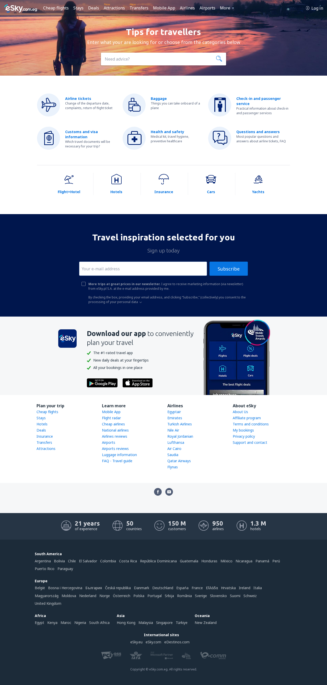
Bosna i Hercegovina (65, 587)
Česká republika (118, 587)
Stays (78, 8)
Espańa (182, 587)
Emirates (174, 417)
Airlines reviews (114, 436)
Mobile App (164, 8)
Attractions (114, 8)
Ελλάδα (212, 587)
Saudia (172, 454)
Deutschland (162, 587)
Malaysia (145, 622)
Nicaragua (244, 561)
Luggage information (119, 454)
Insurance (45, 436)
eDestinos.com (177, 642)
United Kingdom (48, 603)
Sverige (201, 595)
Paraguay (65, 568)
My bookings (243, 430)
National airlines (115, 430)
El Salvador (88, 561)
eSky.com (153, 642)
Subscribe (229, 269)
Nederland (87, 595)
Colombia (108, 561)
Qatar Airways (179, 460)
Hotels (42, 424)
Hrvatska (228, 587)
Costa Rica (128, 561)
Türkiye (182, 622)
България (93, 587)
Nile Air (173, 430)
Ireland (244, 587)
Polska (138, 595)
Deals (93, 8)
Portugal (154, 595)
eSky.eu (136, 642)
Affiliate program (247, 417)
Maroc (66, 622)
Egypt (39, 622)
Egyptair (174, 411)
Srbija (169, 595)
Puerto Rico (44, 568)
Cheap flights (56, 8)
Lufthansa (175, 442)
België (40, 587)
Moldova (69, 595)
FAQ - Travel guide (117, 460)
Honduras (209, 561)
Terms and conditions (251, 424)
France (197, 587)
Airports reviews (115, 448)
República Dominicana (158, 561)
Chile (72, 561)
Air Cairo (174, 448)
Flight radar (111, 417)
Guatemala (189, 561)
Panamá (262, 561)
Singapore (164, 622)
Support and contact (250, 442)
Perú (276, 561)
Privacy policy (244, 436)
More (225, 8)
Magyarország (47, 595)
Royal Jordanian (180, 436)
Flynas (172, 467)
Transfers (139, 8)
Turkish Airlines (179, 424)
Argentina (43, 561)
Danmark (141, 587)
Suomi (235, 595)
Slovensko (218, 595)
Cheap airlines (113, 424)
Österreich (121, 595)
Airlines (187, 8)
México (226, 561)
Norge (104, 595)
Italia (257, 587)
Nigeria (80, 622)
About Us (240, 411)
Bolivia (59, 561)
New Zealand (206, 622)
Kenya (52, 622)
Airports (207, 8)
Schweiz (250, 595)
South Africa (99, 622)
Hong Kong (126, 622)
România (184, 595)
